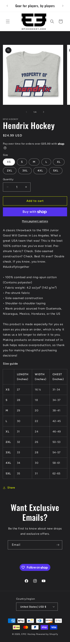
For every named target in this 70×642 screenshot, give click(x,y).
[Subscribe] (57, 544)
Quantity (8, 179)
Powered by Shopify (47, 634)
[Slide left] (26, 112)
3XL (25, 170)
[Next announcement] (63, 6)
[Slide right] (43, 112)
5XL (55, 170)
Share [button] (11, 487)
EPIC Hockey (28, 634)
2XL (9, 170)
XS (9, 162)
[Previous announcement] (7, 6)
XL (58, 162)
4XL (40, 170)
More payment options (35, 221)
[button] (8, 21)
